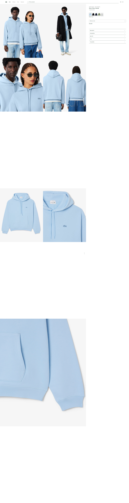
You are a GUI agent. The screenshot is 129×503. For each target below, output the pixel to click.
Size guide (90, 23)
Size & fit (91, 36)
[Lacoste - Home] (6, 2)
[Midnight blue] (96, 14)
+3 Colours (102, 14)
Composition (92, 33)
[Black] (93, 14)
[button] (123, 2)
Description (92, 30)
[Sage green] (99, 14)
